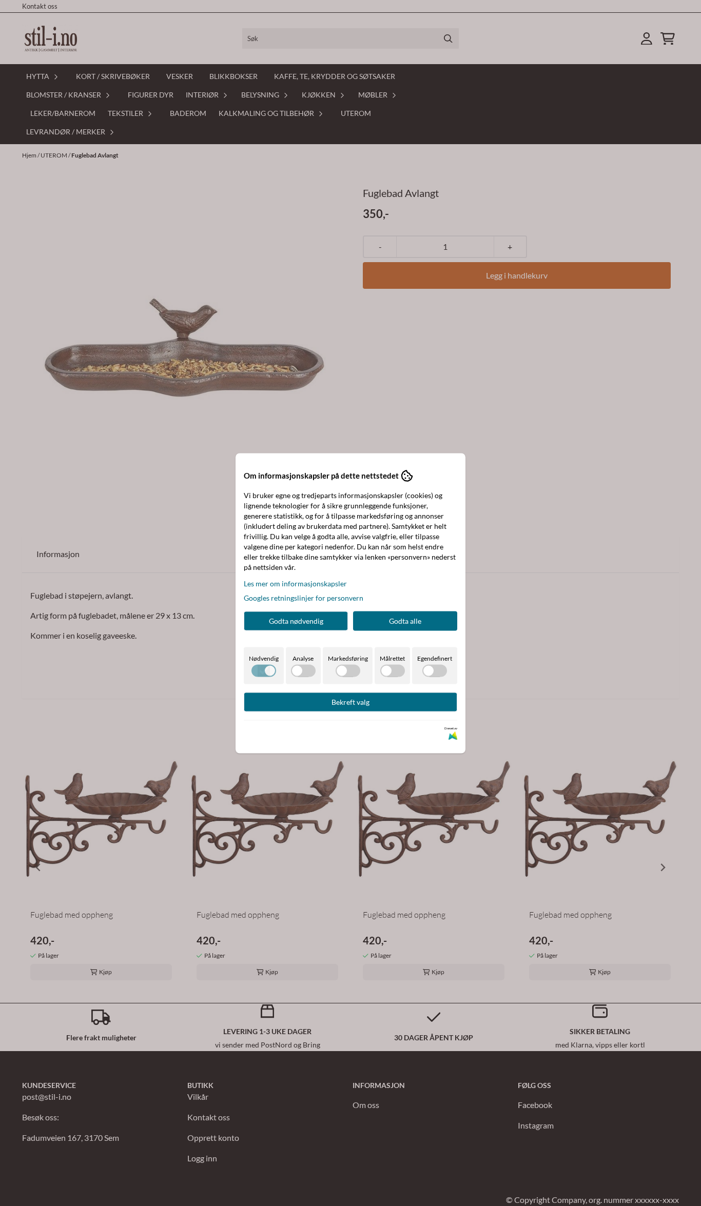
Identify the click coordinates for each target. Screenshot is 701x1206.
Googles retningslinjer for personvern (303, 597)
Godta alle (405, 620)
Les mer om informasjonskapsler (295, 583)
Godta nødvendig (296, 620)
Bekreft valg (350, 701)
